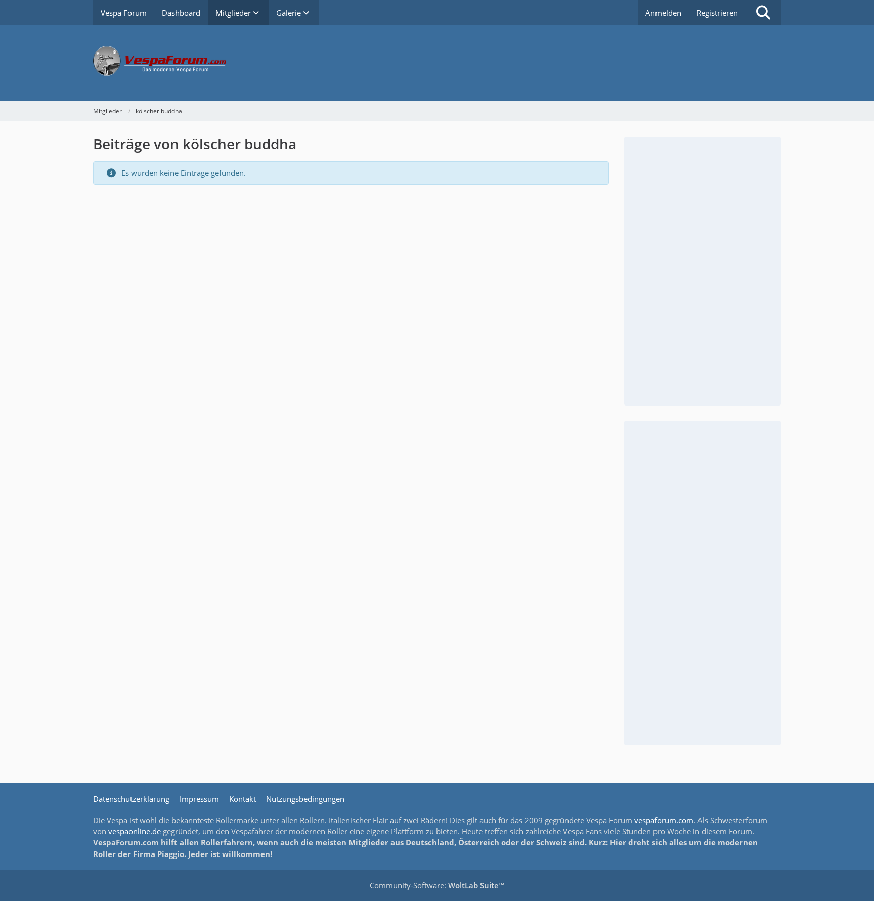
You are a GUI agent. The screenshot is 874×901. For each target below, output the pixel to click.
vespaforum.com (663, 820)
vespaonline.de (134, 831)
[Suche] (763, 12)
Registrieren (717, 13)
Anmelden (663, 13)
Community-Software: (437, 885)
